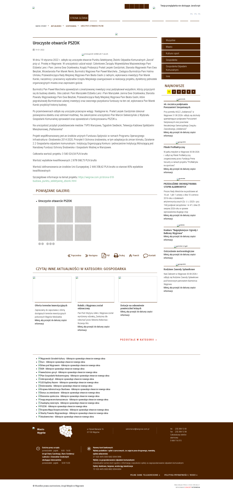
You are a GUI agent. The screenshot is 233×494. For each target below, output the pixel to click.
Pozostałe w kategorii (137, 339)
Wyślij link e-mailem (45, 255)
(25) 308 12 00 (181, 429)
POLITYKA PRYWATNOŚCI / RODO (180, 475)
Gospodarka (171, 60)
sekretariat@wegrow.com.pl (137, 429)
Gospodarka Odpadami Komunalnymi (176, 68)
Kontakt (149, 254)
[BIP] (154, 8)
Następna (90, 254)
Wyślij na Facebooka (35, 255)
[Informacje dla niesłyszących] (141, 6)
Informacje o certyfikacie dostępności (116, 486)
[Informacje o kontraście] (146, 6)
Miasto (169, 46)
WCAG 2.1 (165, 485)
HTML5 (151, 485)
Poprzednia (73, 254)
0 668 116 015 (175, 440)
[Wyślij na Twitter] (40, 255)
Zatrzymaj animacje (127, 6)
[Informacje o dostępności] (131, 6)
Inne (168, 76)
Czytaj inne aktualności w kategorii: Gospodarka (81, 269)
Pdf (105, 254)
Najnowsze (174, 86)
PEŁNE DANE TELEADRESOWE (144, 475)
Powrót (133, 254)
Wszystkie (170, 40)
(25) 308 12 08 (181, 431)
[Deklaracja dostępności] (136, 6)
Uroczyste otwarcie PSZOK (55, 201)
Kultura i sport (172, 53)
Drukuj (118, 254)
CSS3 (156, 485)
